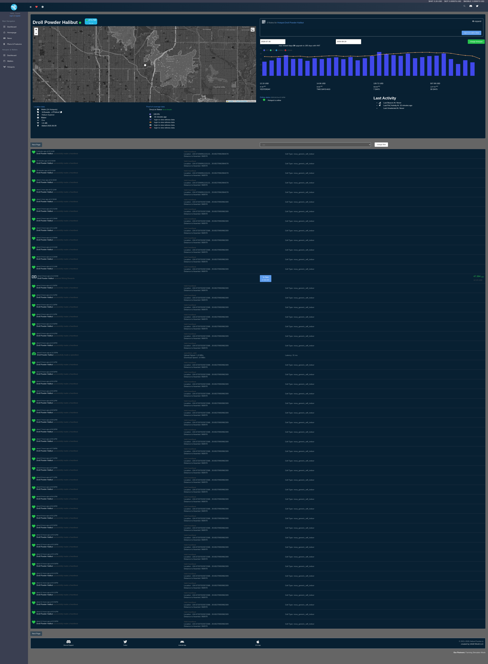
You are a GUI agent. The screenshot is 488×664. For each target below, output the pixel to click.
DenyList (152, 109)
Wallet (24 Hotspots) (49, 109)
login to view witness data (164, 120)
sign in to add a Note (471, 33)
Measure (253, 29)
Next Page (36, 145)
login (11, 16)
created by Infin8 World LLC (472, 644)
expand (477, 21)
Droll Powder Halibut (44, 153)
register (17, 16)
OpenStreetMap (241, 101)
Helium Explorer (48, 115)
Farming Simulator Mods (475, 652)
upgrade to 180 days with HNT (308, 46)
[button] (36, 29)
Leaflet (230, 101)
